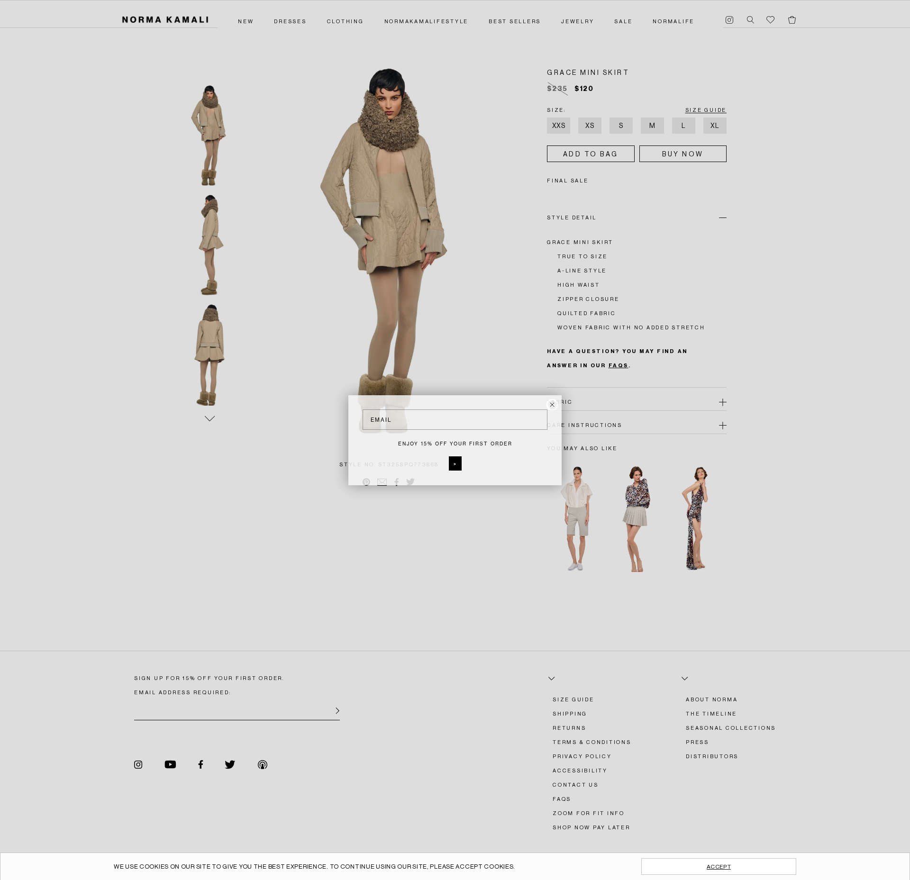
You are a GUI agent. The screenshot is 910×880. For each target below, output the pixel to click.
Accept (719, 866)
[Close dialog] (552, 404)
